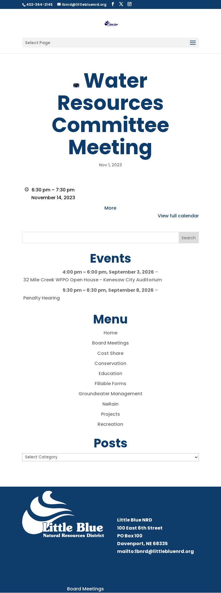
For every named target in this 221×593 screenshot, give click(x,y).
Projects (110, 414)
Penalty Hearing (41, 298)
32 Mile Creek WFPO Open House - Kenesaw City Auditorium (92, 279)
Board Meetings (110, 343)
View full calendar (178, 215)
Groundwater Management (110, 393)
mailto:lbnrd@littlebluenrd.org (155, 551)
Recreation (110, 424)
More (110, 208)
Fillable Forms (110, 383)
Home (110, 333)
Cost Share (110, 353)
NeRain (110, 404)
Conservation (110, 363)
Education (110, 373)
